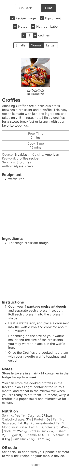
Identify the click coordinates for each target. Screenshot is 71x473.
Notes (22, 26)
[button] (28, 90)
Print (48, 8)
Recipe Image (26, 18)
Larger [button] (51, 45)
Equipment (53, 18)
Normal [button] (36, 45)
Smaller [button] (21, 45)
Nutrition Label (47, 26)
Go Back (25, 8)
